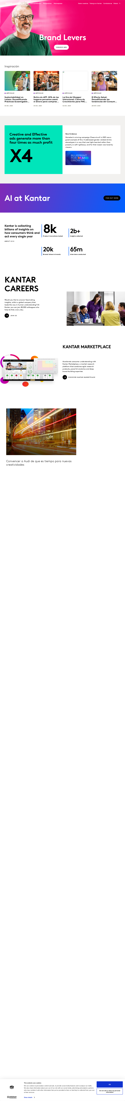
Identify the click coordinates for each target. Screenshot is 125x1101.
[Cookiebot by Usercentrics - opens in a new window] (12, 1097)
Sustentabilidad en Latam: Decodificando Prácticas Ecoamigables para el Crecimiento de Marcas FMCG (16, 101)
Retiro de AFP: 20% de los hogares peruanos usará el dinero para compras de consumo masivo (46, 100)
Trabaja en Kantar (96, 3)
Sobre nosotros (83, 3)
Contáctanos (107, 3)
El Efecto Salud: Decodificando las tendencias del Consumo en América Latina (104, 100)
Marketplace (58, 3)
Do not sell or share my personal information (109, 1091)
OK (110, 1084)
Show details (28, 1097)
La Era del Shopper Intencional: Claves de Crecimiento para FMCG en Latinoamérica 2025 (75, 100)
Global (115, 3)
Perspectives (47, 3)
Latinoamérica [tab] (35, 3)
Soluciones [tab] (23, 3)
